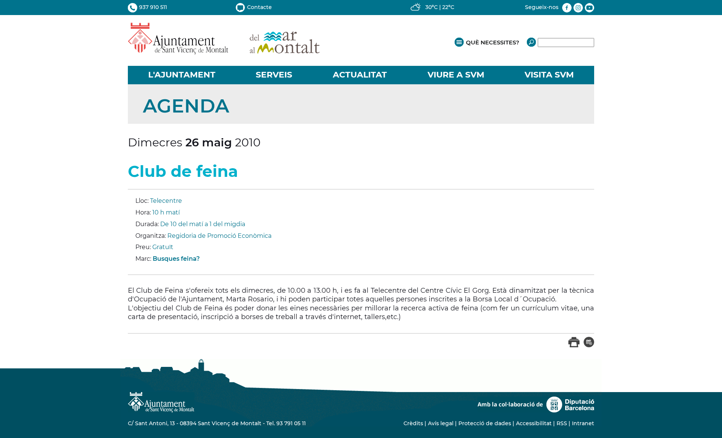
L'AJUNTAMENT (181, 75)
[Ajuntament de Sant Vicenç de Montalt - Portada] (224, 50)
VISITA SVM (549, 75)
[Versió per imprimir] (574, 345)
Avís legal (441, 423)
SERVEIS (274, 75)
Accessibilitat (534, 423)
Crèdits (413, 423)
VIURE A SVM (456, 75)
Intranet (583, 423)
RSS (562, 423)
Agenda (186, 105)
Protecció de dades (484, 423)
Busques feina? (176, 258)
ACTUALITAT (360, 75)
